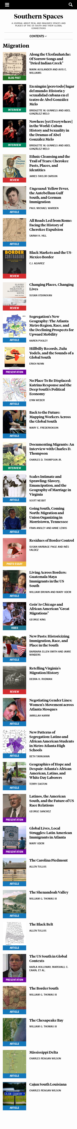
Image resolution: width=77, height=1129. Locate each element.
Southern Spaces (38, 5)
